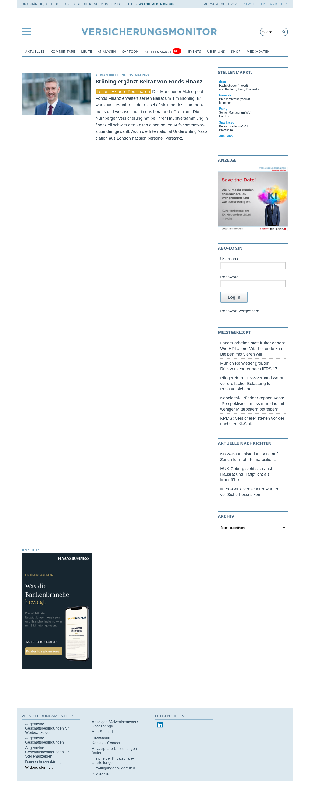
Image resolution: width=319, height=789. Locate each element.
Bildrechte (100, 774)
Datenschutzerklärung (43, 762)
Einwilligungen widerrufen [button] (113, 768)
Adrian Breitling (111, 75)
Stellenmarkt (162, 51)
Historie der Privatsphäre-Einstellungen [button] (113, 760)
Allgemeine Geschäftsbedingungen (44, 740)
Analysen (107, 51)
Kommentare (63, 51)
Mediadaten (258, 51)
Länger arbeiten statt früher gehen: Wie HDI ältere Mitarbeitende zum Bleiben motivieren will (252, 348)
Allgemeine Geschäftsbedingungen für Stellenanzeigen (47, 752)
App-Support (102, 732)
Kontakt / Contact (106, 743)
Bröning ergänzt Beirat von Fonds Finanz (149, 81)
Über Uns (216, 51)
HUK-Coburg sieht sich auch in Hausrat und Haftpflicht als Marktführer (249, 474)
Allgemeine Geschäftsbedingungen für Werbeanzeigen (47, 728)
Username (230, 258)
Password (229, 276)
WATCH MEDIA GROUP (156, 4)
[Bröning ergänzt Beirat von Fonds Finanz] (56, 94)
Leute (86, 51)
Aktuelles (35, 51)
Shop (236, 51)
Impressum (101, 737)
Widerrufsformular (40, 767)
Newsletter (254, 4)
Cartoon (130, 51)
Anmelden (279, 4)
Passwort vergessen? (240, 310)
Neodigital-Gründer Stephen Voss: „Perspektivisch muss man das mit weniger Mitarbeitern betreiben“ (252, 403)
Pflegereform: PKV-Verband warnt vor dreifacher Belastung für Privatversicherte (251, 383)
